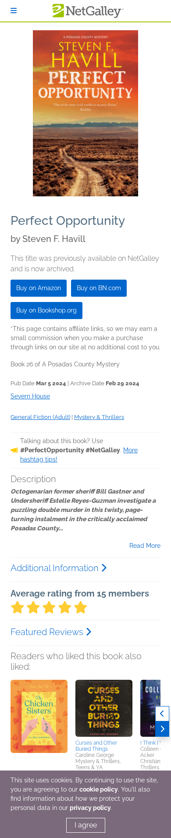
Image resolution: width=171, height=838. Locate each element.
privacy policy (90, 807)
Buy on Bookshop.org (46, 310)
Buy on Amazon (38, 287)
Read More (144, 545)
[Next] (162, 729)
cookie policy (98, 789)
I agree (86, 825)
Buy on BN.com (99, 287)
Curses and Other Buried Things (96, 746)
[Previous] (162, 713)
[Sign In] (13, 10)
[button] (39, 726)
